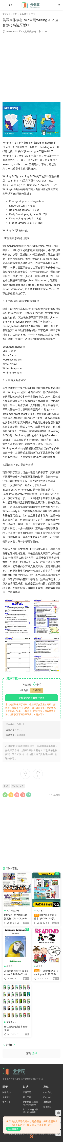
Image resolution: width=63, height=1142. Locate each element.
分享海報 (55, 794)
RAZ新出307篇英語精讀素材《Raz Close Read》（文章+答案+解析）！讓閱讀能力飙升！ (16, 917)
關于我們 (7, 1092)
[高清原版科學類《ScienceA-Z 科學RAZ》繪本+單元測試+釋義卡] (17, 945)
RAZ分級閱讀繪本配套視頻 (16, 1028)
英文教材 (40, 910)
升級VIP (36, 690)
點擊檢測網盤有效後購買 (32, 697)
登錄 (34, 1053)
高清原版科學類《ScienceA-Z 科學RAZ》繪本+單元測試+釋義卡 (16, 972)
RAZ (6, 786)
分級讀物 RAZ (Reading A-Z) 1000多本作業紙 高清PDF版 (46, 972)
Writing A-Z (17, 786)
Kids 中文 (47, 1097)
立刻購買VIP (13, 1128)
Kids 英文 (47, 1092)
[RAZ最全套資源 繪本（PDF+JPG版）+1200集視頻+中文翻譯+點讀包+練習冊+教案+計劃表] (46, 890)
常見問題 (27, 1092)
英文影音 (11, 1022)
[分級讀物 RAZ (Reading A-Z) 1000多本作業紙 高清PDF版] (46, 945)
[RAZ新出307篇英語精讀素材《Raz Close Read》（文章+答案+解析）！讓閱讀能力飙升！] (17, 890)
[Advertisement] (31, 67)
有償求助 (47, 1107)
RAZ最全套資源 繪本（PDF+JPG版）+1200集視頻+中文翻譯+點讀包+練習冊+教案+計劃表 (46, 917)
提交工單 (27, 1097)
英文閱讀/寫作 (29, 31)
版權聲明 (7, 1097)
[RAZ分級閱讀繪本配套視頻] (17, 1001)
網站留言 (27, 1102)
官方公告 (7, 1102)
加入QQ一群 (28, 1109)
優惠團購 (47, 1102)
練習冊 (10, 966)
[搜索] (10, 5)
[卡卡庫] (32, 5)
